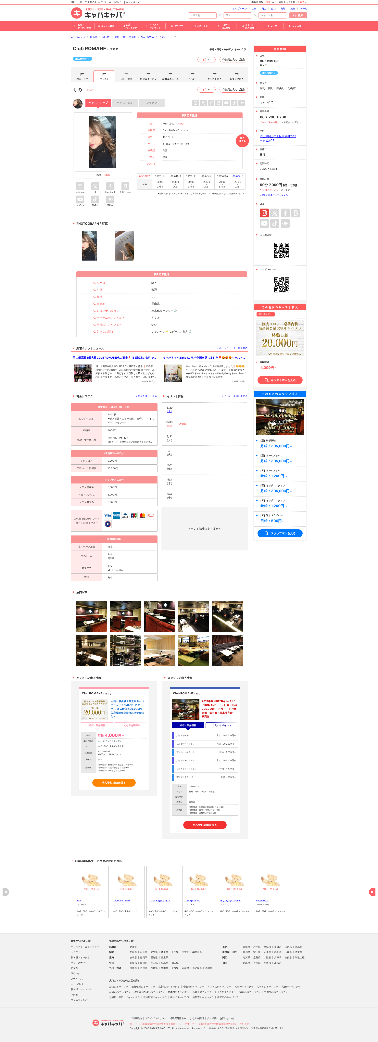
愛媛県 (267, 962)
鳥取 (283, 8)
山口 (273, 8)
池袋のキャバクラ (244, 986)
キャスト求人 (215, 78)
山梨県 (288, 952)
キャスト (104, 78)
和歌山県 (300, 957)
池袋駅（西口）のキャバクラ (149, 991)
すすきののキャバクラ (219, 986)
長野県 (298, 952)
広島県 (164, 962)
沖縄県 (208, 968)
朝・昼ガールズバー (81, 989)
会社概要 (212, 1018)
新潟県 (246, 952)
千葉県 (175, 952)
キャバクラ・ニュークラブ (85, 946)
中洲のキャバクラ (179, 997)
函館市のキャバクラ (203, 997)
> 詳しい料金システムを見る (274, 195)
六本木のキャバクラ (178, 991)
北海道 (133, 946)
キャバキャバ (78, 37)
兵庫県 (277, 957)
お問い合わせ (227, 1018)
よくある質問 (197, 1018)
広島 (254, 8)
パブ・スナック (79, 962)
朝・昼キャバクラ (80, 957)
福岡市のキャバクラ (250, 991)
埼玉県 (164, 952)
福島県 (298, 946)
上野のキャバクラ (226, 991)
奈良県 (288, 957)
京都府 (256, 957)
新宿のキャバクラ (118, 986)
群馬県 (154, 952)
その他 (303, 8)
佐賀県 (143, 968)
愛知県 (154, 957)
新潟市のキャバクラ (120, 991)
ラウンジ (75, 973)
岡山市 (105, 37)
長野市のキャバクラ (227, 997)
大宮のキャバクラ (291, 986)
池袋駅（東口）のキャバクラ (124, 997)
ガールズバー (78, 984)
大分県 (175, 968)
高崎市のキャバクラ (203, 991)
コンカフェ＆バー (80, 999)
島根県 (143, 962)
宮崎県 (185, 968)
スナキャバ (77, 978)
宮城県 (267, 946)
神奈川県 (197, 952)
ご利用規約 (136, 1018)
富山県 (256, 952)
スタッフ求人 (237, 78)
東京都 (185, 952)
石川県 (267, 952)
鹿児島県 (197, 968)
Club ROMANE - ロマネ (153, 37)
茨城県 (133, 952)
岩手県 (256, 946)
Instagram (264, 213)
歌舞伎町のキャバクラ (143, 986)
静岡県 (143, 957)
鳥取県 (133, 962)
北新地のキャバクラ (169, 986)
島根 (292, 8)
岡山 (263, 8)
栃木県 (143, 952)
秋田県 (277, 946)
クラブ (74, 952)
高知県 (277, 962)
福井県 (277, 952)
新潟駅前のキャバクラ (155, 997)
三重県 (164, 957)
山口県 (175, 962)
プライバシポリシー (155, 1018)
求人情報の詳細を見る (114, 782)
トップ (98, 102)
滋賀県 (246, 957)
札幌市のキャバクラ (193, 986)
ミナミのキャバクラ (267, 986)
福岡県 (133, 968)
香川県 (256, 962)
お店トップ (82, 78)
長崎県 (154, 968)
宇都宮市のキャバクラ (276, 991)
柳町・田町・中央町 (125, 37)
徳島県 (246, 962)
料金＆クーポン (148, 78)
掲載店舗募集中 (178, 1018)
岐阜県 (133, 957)
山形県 (288, 946)
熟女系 (74, 968)
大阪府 (267, 957)
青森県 (246, 946)
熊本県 (164, 968)
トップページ (240, 8)
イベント (192, 78)
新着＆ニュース (170, 78)
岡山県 (93, 37)
